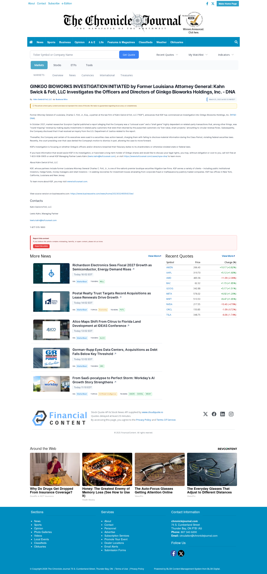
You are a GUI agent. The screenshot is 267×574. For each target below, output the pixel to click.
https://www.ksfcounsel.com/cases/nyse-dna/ (145, 156)
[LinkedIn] (222, 418)
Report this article (41, 246)
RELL (102, 282)
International (107, 75)
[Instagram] (231, 418)
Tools (89, 65)
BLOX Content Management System (184, 568)
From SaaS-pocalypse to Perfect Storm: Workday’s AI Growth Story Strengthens (113, 380)
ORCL (169, 309)
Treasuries (126, 75)
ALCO (102, 338)
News (72, 75)
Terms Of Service (166, 419)
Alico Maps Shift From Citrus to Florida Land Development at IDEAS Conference (106, 324)
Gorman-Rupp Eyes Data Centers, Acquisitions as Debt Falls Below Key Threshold (114, 352)
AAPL (169, 272)
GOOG (169, 288)
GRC (102, 366)
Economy (103, 310)
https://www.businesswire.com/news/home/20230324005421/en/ (102, 193)
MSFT (169, 299)
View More (154, 256)
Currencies (88, 75)
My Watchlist (196, 54)
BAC (168, 283)
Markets (39, 65)
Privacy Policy (143, 419)
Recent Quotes (165, 54)
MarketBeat (82, 282)
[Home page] (133, 22)
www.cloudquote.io (152, 412)
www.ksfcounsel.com (77, 181)
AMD (168, 277)
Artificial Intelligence (107, 394)
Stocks (57, 65)
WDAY (148, 394)
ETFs (73, 65)
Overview (57, 75)
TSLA (168, 314)
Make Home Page (228, 3)
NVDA (169, 304)
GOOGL (140, 394)
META (169, 293)
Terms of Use (121, 568)
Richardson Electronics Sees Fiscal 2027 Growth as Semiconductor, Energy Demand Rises (112, 267)
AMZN (132, 394)
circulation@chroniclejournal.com (199, 535)
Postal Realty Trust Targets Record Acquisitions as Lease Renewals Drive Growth (111, 295)
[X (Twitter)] (205, 418)
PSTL (122, 310)
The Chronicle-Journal (59, 568)
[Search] (236, 42)
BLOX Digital (213, 568)
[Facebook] (214, 418)
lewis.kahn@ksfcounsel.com (101, 156)
